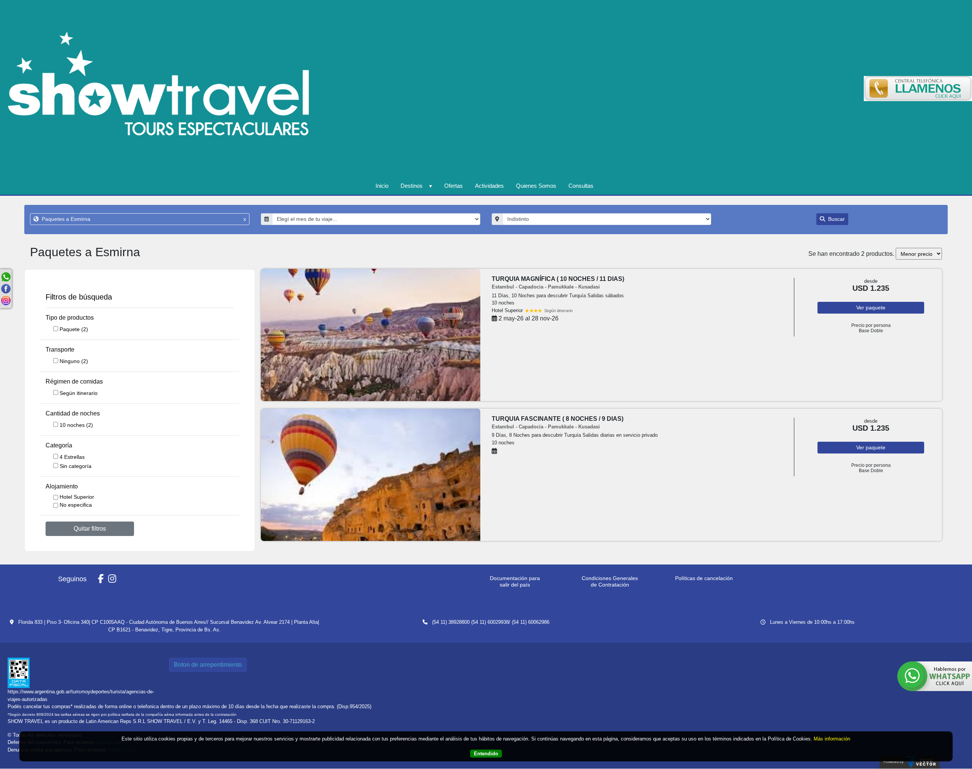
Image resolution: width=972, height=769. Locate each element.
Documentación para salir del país (515, 581)
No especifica (76, 505)
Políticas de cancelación (704, 578)
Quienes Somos (536, 185)
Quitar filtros (90, 528)
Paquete (74, 329)
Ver (870, 307)
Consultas (580, 185)
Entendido (486, 753)
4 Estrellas (72, 457)
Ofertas (453, 185)
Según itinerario (79, 393)
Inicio (382, 185)
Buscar (836, 219)
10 (76, 425)
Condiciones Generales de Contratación (610, 581)
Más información (832, 739)
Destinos (412, 185)
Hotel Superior (77, 497)
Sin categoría (76, 466)
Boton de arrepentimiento (208, 664)
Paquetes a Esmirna (143, 219)
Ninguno (74, 361)
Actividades (489, 185)
